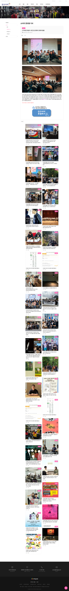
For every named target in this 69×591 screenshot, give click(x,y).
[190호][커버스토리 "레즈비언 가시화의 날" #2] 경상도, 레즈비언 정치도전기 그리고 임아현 (50, 477)
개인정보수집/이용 (33, 584)
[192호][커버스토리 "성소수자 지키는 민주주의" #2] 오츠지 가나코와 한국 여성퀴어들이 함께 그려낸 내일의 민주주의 (33, 141)
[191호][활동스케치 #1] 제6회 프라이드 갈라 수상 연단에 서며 (50, 352)
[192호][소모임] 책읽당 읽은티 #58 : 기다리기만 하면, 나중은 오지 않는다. (32, 226)
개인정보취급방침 (26, 584)
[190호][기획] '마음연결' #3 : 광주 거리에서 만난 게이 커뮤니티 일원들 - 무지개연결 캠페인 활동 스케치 (32, 529)
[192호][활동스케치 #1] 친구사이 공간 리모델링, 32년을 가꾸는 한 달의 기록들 (32, 163)
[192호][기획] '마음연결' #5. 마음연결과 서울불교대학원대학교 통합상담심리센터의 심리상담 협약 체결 (33, 247)
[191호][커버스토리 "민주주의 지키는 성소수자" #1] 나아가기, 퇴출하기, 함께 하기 (49, 309)
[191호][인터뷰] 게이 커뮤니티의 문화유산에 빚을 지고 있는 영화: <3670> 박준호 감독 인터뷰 (33, 400)
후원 (37, 4)
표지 (7, 27)
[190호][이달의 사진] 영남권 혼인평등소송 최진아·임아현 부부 (33, 441)
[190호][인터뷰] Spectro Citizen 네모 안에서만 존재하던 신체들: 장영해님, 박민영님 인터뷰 (49, 543)
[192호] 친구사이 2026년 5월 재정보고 (32, 268)
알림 (27, 4)
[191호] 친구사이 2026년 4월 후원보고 (32, 420)
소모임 (11, 36)
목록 (22, 121)
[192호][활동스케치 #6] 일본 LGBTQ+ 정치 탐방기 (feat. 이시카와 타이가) (49, 206)
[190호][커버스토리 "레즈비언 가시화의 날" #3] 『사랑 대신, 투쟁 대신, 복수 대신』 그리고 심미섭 (33, 485)
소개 (19, 4)
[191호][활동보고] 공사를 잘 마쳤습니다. (50, 288)
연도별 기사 (39, 14)
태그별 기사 (8, 31)
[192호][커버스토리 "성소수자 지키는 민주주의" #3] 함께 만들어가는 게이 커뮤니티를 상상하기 (49, 141)
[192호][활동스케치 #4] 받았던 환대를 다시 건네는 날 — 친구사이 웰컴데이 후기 (50, 185)
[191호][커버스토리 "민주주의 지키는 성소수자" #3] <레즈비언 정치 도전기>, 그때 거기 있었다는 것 (49, 331)
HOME (29, 14)
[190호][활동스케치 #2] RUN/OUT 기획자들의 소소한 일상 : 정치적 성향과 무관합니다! (32, 507)
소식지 (35, 14)
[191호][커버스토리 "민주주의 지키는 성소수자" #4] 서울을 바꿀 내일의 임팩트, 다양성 (33, 333)
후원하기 (44, 584)
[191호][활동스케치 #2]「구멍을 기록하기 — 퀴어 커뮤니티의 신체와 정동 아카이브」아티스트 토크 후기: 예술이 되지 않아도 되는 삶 (33, 356)
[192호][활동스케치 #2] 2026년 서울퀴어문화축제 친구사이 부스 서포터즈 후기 (50, 163)
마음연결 (7, 22)
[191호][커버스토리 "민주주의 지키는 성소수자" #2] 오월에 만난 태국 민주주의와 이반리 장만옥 (33, 311)
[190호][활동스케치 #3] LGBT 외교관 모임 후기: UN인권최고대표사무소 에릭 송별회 (50, 521)
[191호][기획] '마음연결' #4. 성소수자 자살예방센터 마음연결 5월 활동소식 (49, 373)
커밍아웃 (32, 4)
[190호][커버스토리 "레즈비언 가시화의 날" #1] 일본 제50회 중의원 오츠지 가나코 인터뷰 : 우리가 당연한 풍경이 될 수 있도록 (33, 463)
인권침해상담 (48, 4)
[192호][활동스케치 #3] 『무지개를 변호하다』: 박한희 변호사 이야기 (32, 184)
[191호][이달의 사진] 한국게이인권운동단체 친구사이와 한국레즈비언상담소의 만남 (31, 289)
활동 (23, 4)
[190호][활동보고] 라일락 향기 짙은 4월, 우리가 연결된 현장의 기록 (50, 456)
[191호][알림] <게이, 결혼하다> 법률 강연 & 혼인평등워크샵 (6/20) (50, 435)
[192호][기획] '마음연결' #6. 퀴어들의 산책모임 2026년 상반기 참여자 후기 (49, 248)
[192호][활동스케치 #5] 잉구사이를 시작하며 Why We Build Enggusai (32, 205)
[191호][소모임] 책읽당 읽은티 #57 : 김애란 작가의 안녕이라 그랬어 (32, 378)
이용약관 (20, 584)
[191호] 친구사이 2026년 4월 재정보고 (49, 414)
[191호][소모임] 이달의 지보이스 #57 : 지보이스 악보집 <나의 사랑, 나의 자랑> (49, 394)
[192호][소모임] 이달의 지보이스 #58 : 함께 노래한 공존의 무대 (49, 227)
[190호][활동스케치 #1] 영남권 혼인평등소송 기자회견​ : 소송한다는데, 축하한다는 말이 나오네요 (49, 500)
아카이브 (41, 4)
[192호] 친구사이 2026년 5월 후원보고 (49, 268)
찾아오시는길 (39, 584)
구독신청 (8, 33)
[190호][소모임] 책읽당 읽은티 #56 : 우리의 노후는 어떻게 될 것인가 (32, 551)
